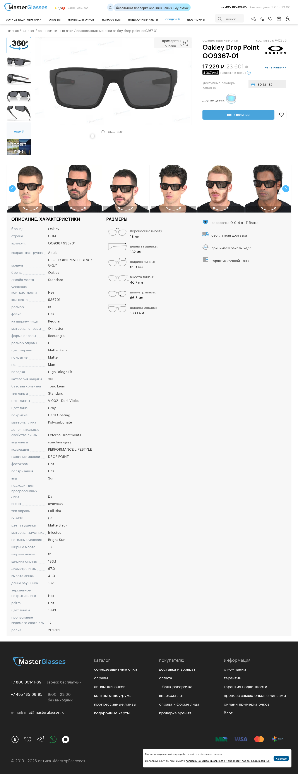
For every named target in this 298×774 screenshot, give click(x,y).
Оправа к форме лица (179, 703)
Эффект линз (18, 147)
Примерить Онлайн (170, 43)
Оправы (55, 18)
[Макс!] (65, 739)
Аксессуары (111, 18)
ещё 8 (19, 130)
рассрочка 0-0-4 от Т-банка (235, 222)
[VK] (27, 739)
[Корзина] (279, 21)
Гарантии (232, 677)
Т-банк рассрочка (175, 686)
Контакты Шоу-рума (113, 695)
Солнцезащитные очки (23, 18)
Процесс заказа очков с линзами (255, 695)
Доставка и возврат (177, 668)
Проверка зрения (175, 712)
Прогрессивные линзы (115, 703)
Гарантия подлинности (245, 686)
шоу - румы (196, 18)
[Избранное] (270, 18)
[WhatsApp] (53, 739)
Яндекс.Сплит (171, 695)
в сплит (225, 72)
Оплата (165, 677)
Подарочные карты (143, 18)
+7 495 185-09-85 (26, 694)
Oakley (53, 228)
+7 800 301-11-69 (26, 681)
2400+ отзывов (77, 7)
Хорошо (281, 758)
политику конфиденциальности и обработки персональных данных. (228, 760)
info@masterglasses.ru (44, 712)
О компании (235, 668)
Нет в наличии (238, 115)
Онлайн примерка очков (246, 703)
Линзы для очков (81, 18)
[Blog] (15, 739)
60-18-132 (265, 84)
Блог (228, 712)
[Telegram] (40, 739)
